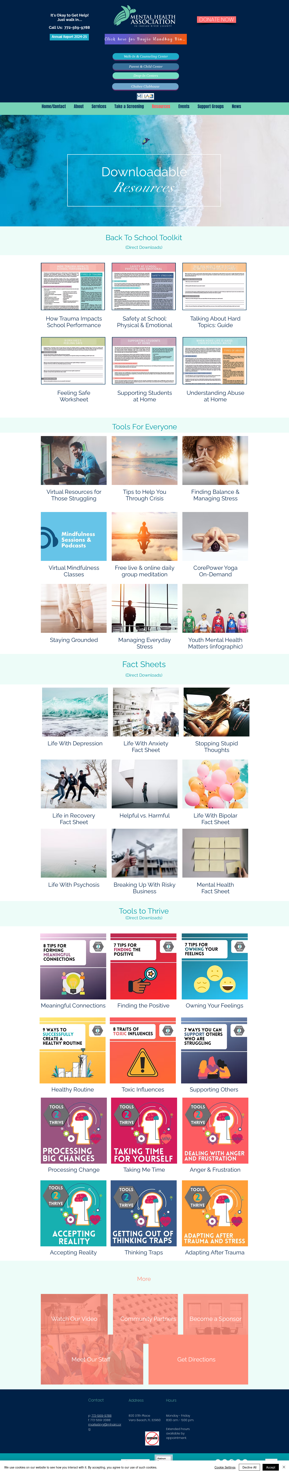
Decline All (249, 1467)
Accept (270, 1467)
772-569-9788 (77, 27)
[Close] (283, 1467)
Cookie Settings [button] (225, 1467)
